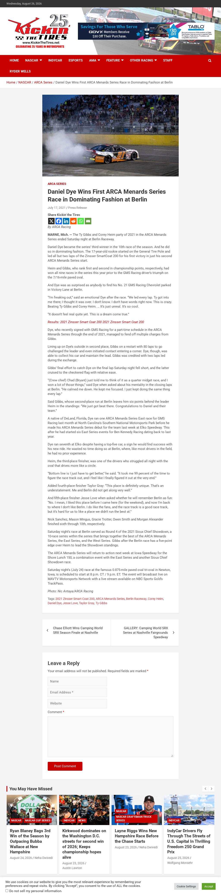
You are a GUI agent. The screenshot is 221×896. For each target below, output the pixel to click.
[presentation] (205, 789)
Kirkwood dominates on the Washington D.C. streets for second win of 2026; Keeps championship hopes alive (84, 844)
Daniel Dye (55, 603)
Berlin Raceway (136, 598)
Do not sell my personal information (35, 891)
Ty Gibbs (101, 603)
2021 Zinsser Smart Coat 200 (75, 598)
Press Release (77, 207)
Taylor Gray (86, 603)
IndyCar (55, 60)
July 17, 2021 (57, 207)
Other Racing (141, 60)
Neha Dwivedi (44, 858)
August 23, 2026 (73, 863)
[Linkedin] (66, 221)
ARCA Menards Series (110, 598)
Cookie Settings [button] (186, 886)
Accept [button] (208, 886)
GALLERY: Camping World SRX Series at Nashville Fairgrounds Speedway (145, 632)
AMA (92, 60)
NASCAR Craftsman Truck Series (134, 818)
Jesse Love (70, 603)
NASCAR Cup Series (37, 820)
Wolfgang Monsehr (180, 863)
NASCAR (31, 60)
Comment (56, 712)
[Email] (88, 221)
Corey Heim (155, 598)
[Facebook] (58, 221)
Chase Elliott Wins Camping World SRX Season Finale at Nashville (78, 630)
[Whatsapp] (80, 221)
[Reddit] (73, 221)
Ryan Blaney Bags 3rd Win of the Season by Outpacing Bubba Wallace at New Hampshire (30, 841)
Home (14, 60)
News (81, 820)
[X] (51, 221)
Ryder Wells (20, 71)
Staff (167, 60)
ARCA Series (57, 183)
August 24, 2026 (21, 858)
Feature (113, 60)
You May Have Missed (30, 788)
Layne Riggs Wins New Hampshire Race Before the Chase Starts (136, 836)
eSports (76, 60)
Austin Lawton (72, 868)
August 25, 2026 (178, 858)
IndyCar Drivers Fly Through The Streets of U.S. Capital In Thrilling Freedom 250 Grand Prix (188, 841)
